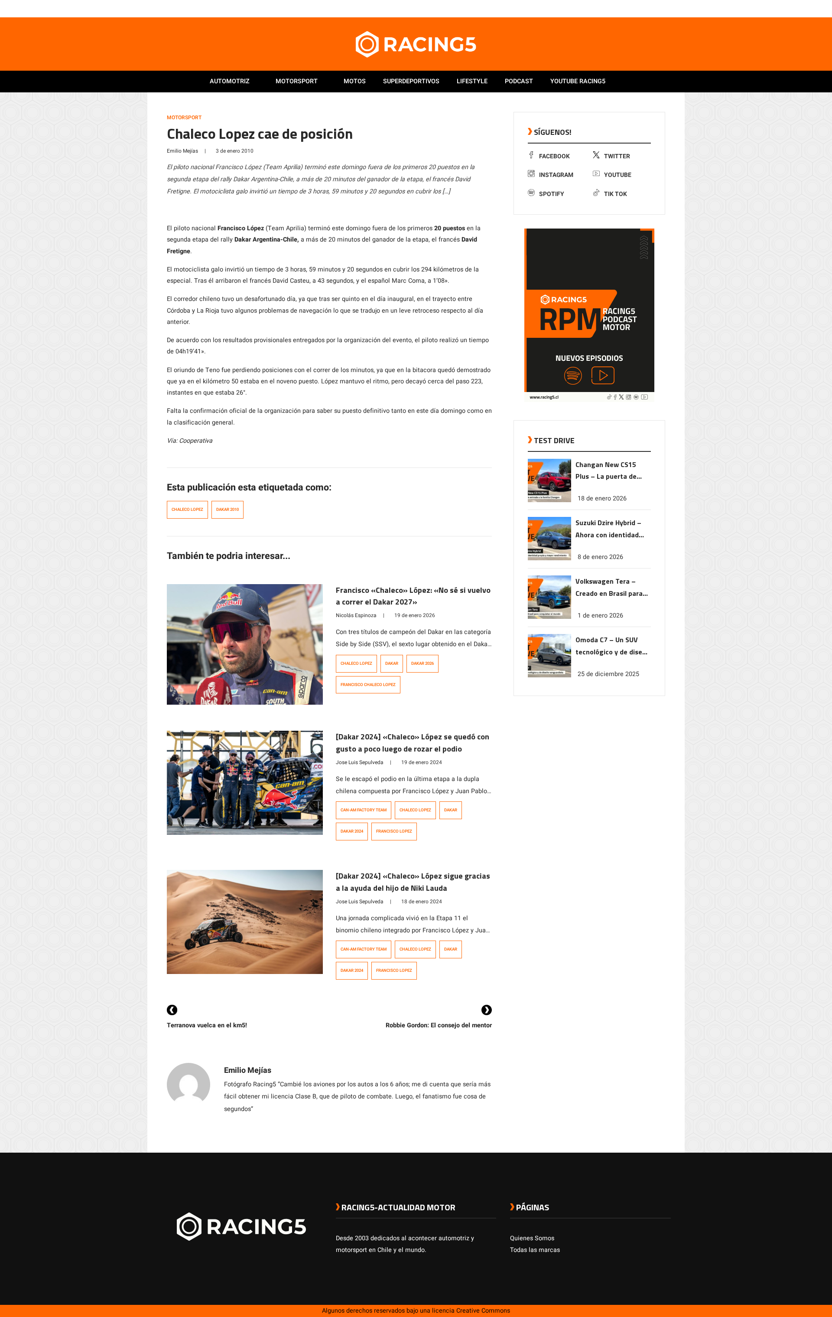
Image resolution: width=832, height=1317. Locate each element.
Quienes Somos (532, 1238)
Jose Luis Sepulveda (360, 762)
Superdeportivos (411, 81)
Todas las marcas (535, 1250)
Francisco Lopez (394, 831)
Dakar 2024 (352, 831)
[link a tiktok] (666, 8)
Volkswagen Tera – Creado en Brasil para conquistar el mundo (609, 588)
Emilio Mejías (182, 151)
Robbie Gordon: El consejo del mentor (439, 1025)
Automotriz (230, 81)
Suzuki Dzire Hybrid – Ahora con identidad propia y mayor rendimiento (608, 529)
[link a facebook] (623, 8)
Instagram (556, 175)
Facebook (554, 156)
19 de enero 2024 (421, 762)
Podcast (519, 81)
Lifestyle (472, 81)
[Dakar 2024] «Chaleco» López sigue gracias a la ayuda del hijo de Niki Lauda (413, 882)
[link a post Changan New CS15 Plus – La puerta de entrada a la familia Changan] (549, 500)
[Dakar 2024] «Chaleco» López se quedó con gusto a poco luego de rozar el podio (412, 743)
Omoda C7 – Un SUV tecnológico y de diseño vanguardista (612, 646)
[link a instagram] (640, 8)
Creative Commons (483, 1310)
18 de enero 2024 (421, 901)
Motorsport (297, 81)
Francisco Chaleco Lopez (368, 685)
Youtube (617, 175)
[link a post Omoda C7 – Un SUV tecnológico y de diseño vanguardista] (549, 675)
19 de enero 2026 (414, 615)
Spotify (551, 194)
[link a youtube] (649, 8)
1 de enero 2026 (600, 615)
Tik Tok (615, 194)
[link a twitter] (631, 8)
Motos (355, 81)
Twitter (617, 156)
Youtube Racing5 (577, 81)
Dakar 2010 (227, 510)
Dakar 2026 (422, 663)
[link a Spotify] (657, 8)
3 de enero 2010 (235, 151)
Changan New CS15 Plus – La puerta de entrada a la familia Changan (606, 471)
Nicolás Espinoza (356, 615)
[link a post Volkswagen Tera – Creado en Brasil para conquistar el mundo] (549, 616)
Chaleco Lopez (187, 510)
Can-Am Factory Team (364, 810)
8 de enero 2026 (600, 557)
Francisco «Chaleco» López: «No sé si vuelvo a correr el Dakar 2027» (413, 596)
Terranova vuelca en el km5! (207, 1025)
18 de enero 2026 (602, 498)
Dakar (391, 663)
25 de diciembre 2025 (608, 674)
